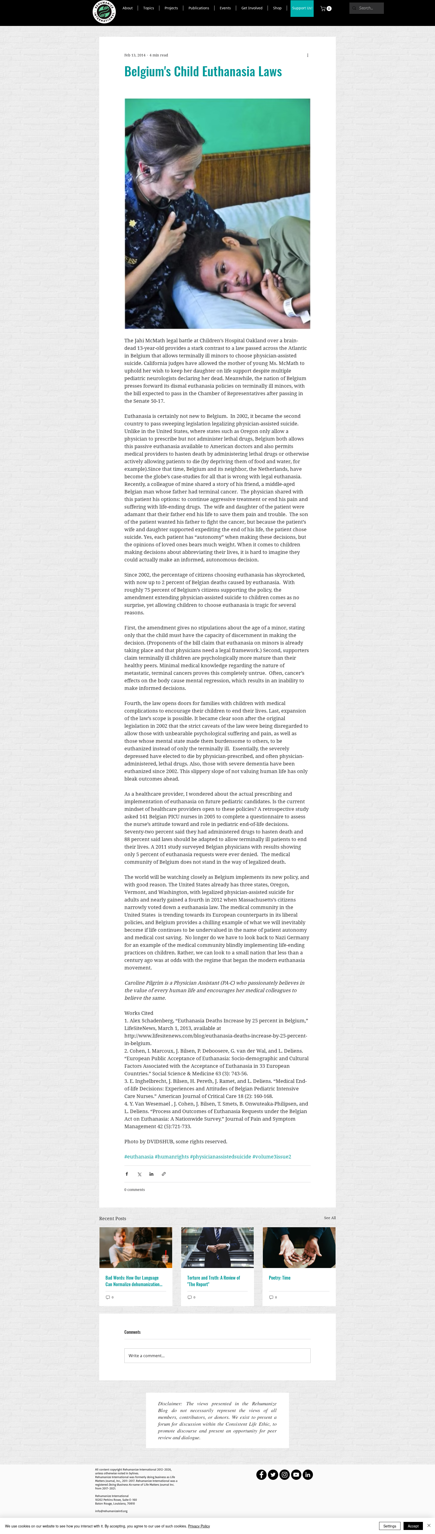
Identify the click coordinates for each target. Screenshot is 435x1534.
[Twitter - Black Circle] (273, 1475)
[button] (127, 8)
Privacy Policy (199, 1525)
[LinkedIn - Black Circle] (308, 1475)
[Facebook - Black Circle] (261, 1475)
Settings (389, 1525)
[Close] (429, 1526)
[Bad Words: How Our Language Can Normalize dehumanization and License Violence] (135, 1247)
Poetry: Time (280, 1277)
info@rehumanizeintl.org (111, 1511)
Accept (413, 1525)
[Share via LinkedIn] (151, 1174)
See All (330, 1217)
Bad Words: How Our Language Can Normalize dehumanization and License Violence (132, 1280)
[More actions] (308, 55)
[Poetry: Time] (299, 1247)
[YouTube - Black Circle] (296, 1475)
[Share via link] (163, 1174)
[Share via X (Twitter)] (139, 1174)
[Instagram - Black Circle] (284, 1475)
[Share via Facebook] (126, 1174)
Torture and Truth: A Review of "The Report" (213, 1280)
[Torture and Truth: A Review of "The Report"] (217, 1247)
